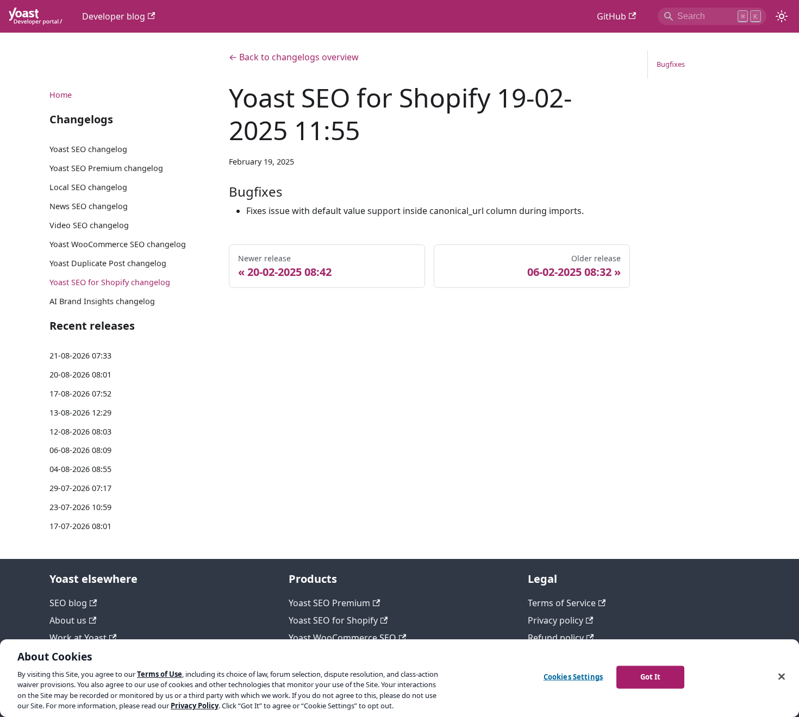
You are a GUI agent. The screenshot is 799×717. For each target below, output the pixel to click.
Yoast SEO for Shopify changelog (109, 282)
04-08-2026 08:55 (80, 469)
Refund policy (556, 638)
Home (60, 95)
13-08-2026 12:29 (80, 412)
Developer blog (113, 16)
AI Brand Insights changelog (102, 301)
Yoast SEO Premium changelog (106, 168)
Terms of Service (562, 603)
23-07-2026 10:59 (80, 507)
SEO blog (68, 603)
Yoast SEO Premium (329, 603)
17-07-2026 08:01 (80, 526)
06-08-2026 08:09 (80, 450)
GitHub (611, 16)
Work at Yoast (78, 638)
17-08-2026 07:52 (80, 393)
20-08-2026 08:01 (80, 374)
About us (67, 620)
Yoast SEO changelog (88, 149)
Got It (650, 677)
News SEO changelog (88, 206)
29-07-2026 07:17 (80, 488)
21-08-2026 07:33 (80, 355)
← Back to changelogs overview (294, 57)
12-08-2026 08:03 (80, 431)
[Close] (782, 677)
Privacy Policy (195, 705)
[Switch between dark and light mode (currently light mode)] (781, 16)
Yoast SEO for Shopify (333, 620)
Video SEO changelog (89, 225)
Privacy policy (555, 620)
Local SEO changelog (88, 187)
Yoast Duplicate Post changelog (107, 263)
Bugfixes (671, 64)
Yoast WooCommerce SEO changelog (117, 244)
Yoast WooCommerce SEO (342, 638)
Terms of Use (159, 674)
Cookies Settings (573, 677)
